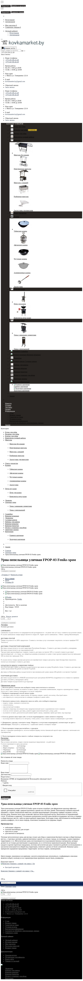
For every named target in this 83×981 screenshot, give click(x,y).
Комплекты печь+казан (22, 318)
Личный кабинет (11, 31)
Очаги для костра (19, 213)
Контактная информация (19, 421)
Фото (7, 580)
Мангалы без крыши (21, 155)
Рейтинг (4, 781)
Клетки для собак (19, 134)
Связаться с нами (11, 933)
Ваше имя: (5, 763)
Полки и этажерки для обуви (24, 375)
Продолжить (6, 6)
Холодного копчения (21, 390)
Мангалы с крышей (21, 183)
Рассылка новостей (12, 946)
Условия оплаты (15, 419)
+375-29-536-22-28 (12, 60)
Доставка (8, 407)
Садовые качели (30, 361)
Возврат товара (15, 415)
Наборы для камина (20, 365)
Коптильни (25, 382)
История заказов (11, 942)
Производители (11, 955)
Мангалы (16, 140)
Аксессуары (18, 287)
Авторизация (10, 22)
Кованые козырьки (33, 355)
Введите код (7, 785)
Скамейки (24, 351)
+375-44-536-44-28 (12, 62)
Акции (12, 396)
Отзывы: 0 (5, 575)
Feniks (19, 599)
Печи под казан (19, 289)
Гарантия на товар (16, 417)
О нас (12, 413)
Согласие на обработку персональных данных (27, 423)
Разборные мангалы (21, 196)
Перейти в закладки (18, 6)
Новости (8, 403)
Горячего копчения (21, 386)
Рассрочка (4, 738)
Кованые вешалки (20, 368)
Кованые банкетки (20, 372)
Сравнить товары (17, 12)
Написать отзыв (16, 575)
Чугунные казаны (20, 259)
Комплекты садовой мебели (23, 137)
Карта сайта (9, 959)
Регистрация (9, 20)
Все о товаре (9, 578)
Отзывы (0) (9, 582)
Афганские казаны (21, 245)
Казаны (16, 217)
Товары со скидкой (12, 961)
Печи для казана (20, 304)
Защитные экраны (20, 379)
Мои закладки (10, 944)
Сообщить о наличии (8, 571)
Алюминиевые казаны (22, 273)
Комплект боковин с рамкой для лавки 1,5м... (17, 871)
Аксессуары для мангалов (23, 210)
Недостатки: (5, 777)
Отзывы (8, 405)
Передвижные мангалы (22, 169)
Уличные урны (19, 320)
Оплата (8, 409)
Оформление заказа (8, 685)
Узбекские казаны (20, 231)
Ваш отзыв (5, 772)
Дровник (8, 500)
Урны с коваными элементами (25, 335)
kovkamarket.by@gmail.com (15, 81)
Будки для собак (19, 127)
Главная (8, 551)
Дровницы (17, 358)
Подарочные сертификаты (15, 957)
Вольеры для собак (25, 130)
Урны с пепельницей (21, 349)
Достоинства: (6, 774)
